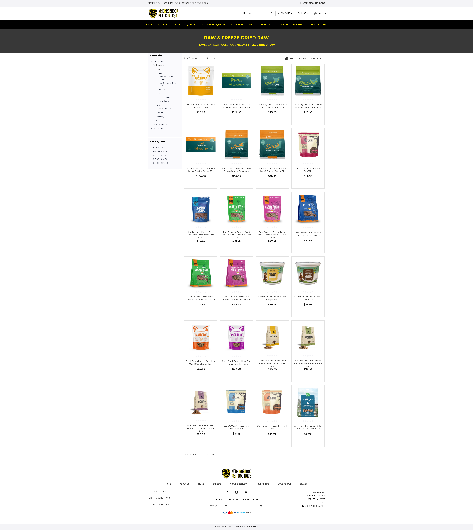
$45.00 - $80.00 (160, 151)
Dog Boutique (154, 24)
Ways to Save (284, 484)
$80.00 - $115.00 (160, 155)
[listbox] (316, 58)
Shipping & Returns (159, 504)
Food (158, 69)
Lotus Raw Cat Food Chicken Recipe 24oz (272, 298)
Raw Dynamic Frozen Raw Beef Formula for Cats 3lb (308, 234)
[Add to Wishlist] (212, 75)
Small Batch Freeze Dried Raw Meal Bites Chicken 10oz (201, 362)
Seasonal (159, 120)
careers (217, 484)
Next (213, 58)
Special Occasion (163, 124)
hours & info (262, 484)
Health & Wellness (163, 109)
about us (184, 484)
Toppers (162, 89)
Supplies (159, 113)
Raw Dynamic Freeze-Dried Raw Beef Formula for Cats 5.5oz (200, 235)
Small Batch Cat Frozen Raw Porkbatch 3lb (201, 105)
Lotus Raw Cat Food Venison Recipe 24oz (308, 298)
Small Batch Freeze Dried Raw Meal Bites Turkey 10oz (236, 362)
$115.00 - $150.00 (160, 159)
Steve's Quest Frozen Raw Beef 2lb (308, 169)
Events (265, 24)
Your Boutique (211, 24)
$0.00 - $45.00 (159, 147)
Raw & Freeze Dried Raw (167, 84)
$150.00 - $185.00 (160, 163)
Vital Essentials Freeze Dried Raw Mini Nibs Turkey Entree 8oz (201, 428)
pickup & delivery (238, 484)
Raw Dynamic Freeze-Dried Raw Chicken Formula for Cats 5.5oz (236, 235)
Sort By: (302, 58)
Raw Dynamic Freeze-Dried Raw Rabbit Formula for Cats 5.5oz (272, 235)
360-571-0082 (317, 3)
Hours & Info (319, 24)
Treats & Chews (162, 101)
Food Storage (165, 97)
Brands (303, 484)
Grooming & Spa (241, 24)
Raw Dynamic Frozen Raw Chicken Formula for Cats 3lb (201, 298)
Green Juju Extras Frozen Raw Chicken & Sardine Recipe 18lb (236, 105)
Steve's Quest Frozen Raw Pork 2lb (272, 427)
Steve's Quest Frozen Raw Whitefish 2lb (236, 427)
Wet (161, 93)
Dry (160, 73)
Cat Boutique (182, 24)
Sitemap (254, 527)
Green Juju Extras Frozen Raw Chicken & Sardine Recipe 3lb (308, 105)
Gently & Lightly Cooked (166, 78)
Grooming (160, 117)
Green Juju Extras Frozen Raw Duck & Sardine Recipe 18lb (200, 169)
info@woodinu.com (314, 506)
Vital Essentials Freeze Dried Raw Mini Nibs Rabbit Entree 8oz (308, 363)
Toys (158, 105)
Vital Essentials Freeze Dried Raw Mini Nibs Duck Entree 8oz (272, 363)
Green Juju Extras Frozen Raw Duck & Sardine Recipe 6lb (272, 105)
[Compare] (212, 81)
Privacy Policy (159, 492)
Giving (201, 484)
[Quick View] (212, 69)
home (168, 484)
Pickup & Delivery (290, 24)
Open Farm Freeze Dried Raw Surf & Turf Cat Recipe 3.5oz (308, 427)
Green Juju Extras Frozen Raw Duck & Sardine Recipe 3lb (272, 169)
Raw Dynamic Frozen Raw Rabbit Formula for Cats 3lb (236, 298)
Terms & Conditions (159, 498)
